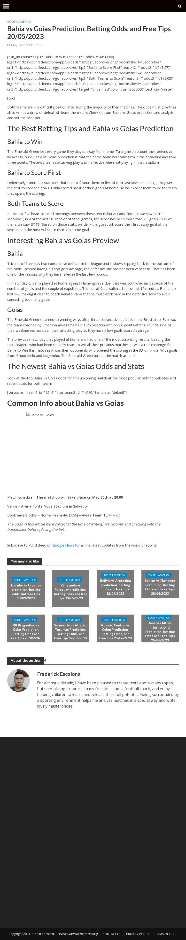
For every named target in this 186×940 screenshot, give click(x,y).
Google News (63, 545)
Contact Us (112, 934)
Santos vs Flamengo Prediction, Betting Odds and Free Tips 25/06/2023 (160, 587)
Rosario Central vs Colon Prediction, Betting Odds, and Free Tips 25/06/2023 (115, 631)
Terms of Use (164, 934)
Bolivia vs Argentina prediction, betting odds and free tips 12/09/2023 (115, 587)
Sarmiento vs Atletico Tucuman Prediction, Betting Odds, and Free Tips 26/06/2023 (70, 631)
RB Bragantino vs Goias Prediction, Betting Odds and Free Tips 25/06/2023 (26, 631)
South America (19, 21)
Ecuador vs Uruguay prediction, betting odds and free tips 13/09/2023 (26, 591)
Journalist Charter (82, 934)
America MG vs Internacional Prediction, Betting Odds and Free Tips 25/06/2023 (160, 631)
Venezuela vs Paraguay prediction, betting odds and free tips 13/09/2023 (70, 591)
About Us (54, 934)
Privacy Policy (137, 934)
